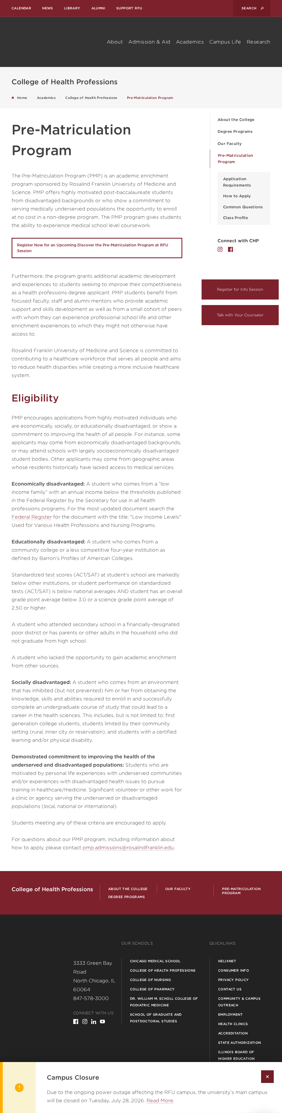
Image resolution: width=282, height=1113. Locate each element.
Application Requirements (237, 182)
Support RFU (129, 8)
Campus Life (225, 42)
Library (72, 8)
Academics (190, 42)
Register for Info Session (240, 289)
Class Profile (235, 217)
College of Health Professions (163, 970)
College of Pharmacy (152, 989)
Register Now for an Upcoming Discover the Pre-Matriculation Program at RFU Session (92, 248)
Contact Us (230, 989)
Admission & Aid (149, 42)
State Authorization (239, 1043)
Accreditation (233, 1033)
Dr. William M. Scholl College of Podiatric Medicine (164, 1001)
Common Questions (243, 207)
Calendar (21, 8)
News (47, 8)
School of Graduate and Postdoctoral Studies (156, 1017)
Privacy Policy (233, 980)
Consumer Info (233, 970)
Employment (230, 1014)
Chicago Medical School (155, 961)
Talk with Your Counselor (240, 315)
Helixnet (227, 961)
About (115, 42)
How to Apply (237, 196)
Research (258, 42)
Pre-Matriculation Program (235, 158)
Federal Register (32, 517)
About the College (236, 119)
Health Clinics (233, 1024)
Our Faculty (230, 143)
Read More (160, 1100)
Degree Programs (235, 131)
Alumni (98, 8)
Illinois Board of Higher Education (236, 1055)
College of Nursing (150, 980)
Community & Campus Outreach (239, 1001)
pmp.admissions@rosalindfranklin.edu (128, 847)
